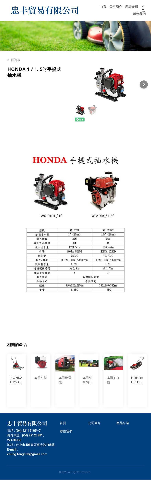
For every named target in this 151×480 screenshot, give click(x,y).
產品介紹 (122, 423)
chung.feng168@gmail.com (27, 454)
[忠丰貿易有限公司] (45, 10)
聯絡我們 (66, 431)
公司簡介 (94, 423)
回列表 (15, 60)
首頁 (63, 423)
